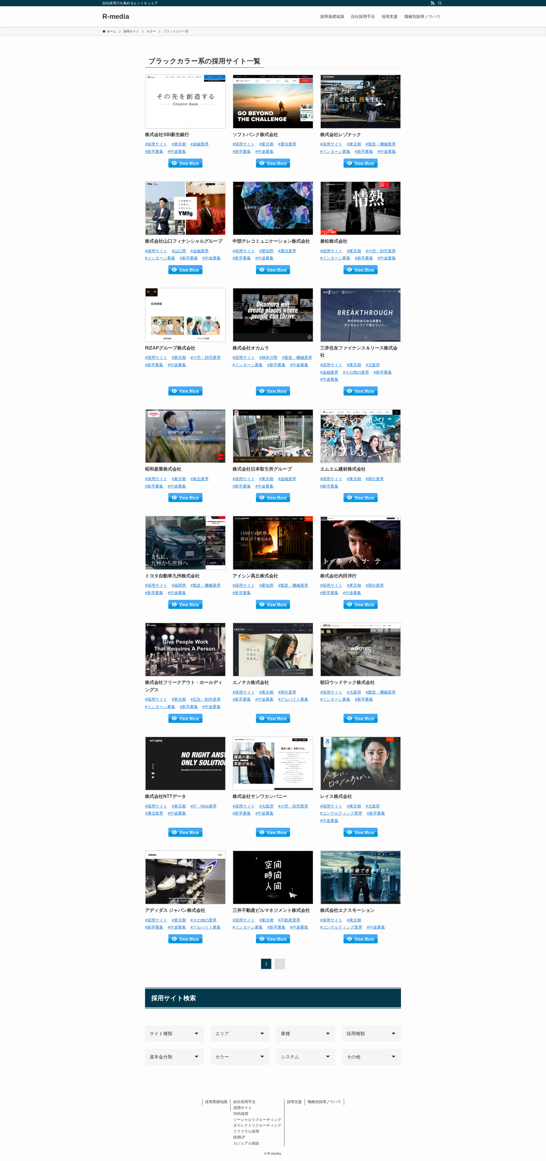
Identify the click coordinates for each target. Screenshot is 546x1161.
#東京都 (179, 144)
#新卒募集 (154, 151)
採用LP (239, 1137)
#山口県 (179, 251)
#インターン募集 (335, 151)
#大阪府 (373, 365)
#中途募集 (177, 151)
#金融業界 (200, 144)
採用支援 (294, 1102)
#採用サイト (156, 144)
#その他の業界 (356, 372)
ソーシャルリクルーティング (257, 1120)
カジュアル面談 (246, 1143)
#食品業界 (200, 479)
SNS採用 (240, 1114)
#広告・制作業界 (206, 699)
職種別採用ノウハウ (324, 1102)
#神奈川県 (268, 357)
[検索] (440, 3)
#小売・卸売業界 (381, 251)
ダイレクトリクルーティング (257, 1125)
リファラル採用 (246, 1131)
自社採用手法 (244, 1102)
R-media (115, 16)
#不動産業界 (289, 920)
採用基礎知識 (216, 1102)
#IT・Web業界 (204, 806)
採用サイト (242, 1108)
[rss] (432, 3)
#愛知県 (266, 251)
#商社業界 (375, 479)
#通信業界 (287, 144)
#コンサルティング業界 (341, 813)
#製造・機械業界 (381, 144)
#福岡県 (179, 585)
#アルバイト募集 (293, 699)
